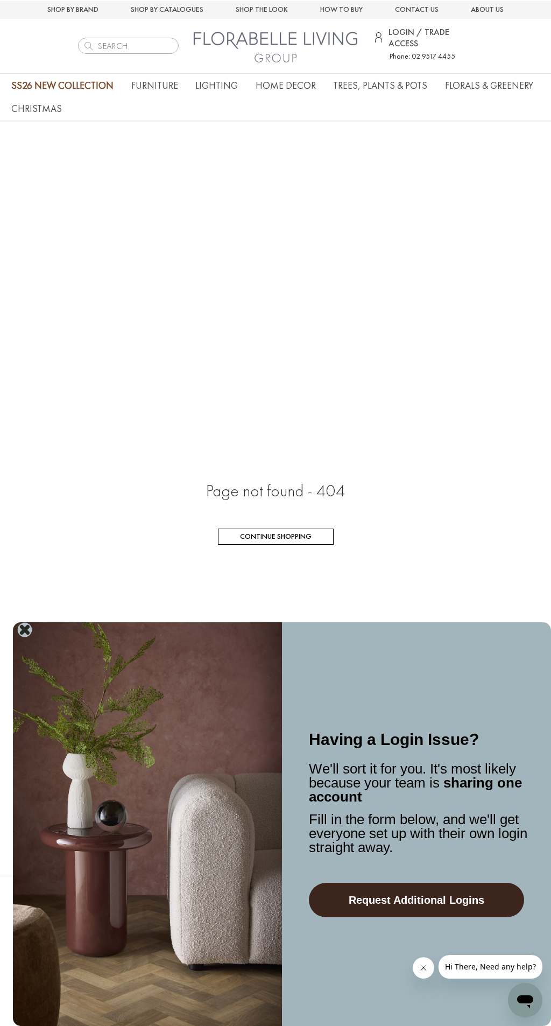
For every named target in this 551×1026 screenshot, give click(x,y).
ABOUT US (487, 9)
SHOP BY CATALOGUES (167, 9)
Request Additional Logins (416, 900)
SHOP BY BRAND (72, 9)
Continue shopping (276, 536)
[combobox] (128, 46)
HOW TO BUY (341, 9)
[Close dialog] (24, 629)
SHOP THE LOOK (262, 9)
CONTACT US (417, 9)
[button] (155, 85)
